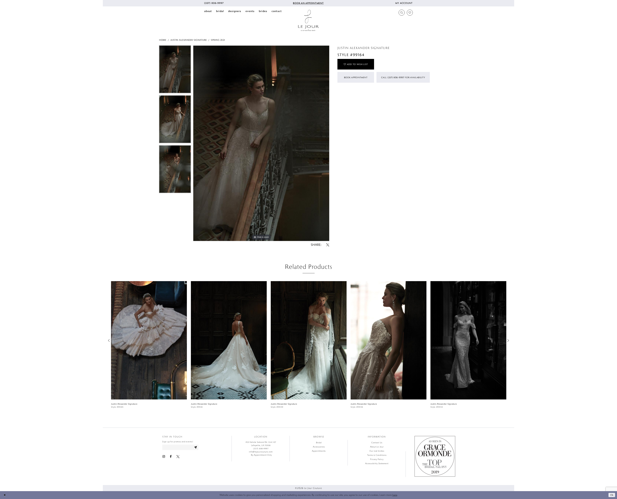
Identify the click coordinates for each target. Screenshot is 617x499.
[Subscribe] (195, 447)
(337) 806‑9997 (260, 448)
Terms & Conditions (377, 455)
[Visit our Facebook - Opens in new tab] (171, 456)
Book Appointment (356, 77)
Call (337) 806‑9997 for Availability (403, 77)
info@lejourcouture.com (261, 452)
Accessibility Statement (376, 463)
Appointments (319, 451)
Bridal (319, 443)
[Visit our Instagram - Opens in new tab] (163, 456)
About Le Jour (377, 447)
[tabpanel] (175, 70)
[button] (404, 3)
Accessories (319, 447)
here (394, 495)
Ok (612, 494)
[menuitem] (214, 3)
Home (162, 40)
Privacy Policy (377, 459)
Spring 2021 (218, 40)
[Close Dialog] (4, 495)
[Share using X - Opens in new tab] (327, 244)
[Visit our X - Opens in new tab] (178, 456)
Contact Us (376, 443)
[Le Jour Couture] (308, 20)
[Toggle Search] (402, 13)
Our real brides (376, 451)
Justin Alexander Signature (188, 40)
